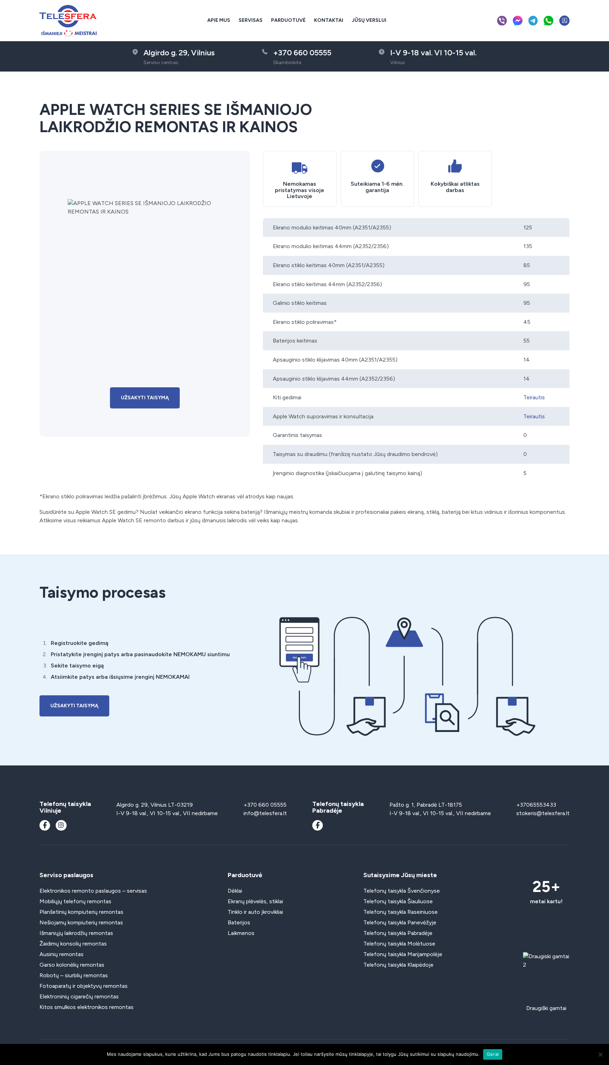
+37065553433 (536, 804)
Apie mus (218, 20)
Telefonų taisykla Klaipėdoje (398, 964)
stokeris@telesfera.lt (543, 813)
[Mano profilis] (564, 21)
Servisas (251, 20)
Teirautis (534, 397)
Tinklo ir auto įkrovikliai (255, 912)
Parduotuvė (288, 20)
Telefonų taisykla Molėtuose (399, 943)
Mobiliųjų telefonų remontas (75, 901)
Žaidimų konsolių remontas (73, 943)
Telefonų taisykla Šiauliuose (398, 901)
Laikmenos (241, 933)
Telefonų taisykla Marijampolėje (402, 954)
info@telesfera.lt (265, 813)
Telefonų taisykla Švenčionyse (401, 890)
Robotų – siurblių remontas (73, 975)
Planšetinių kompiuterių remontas (81, 912)
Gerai (493, 1054)
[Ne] (600, 1054)
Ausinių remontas (61, 954)
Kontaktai (328, 20)
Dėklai (235, 890)
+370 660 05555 (265, 804)
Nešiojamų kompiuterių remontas (81, 922)
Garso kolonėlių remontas (71, 964)
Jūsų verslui (369, 20)
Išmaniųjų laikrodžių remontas (76, 933)
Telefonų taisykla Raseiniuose (400, 912)
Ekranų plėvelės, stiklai (255, 901)
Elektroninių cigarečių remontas (79, 996)
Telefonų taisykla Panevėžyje (399, 922)
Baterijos (239, 922)
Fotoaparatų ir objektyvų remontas (83, 986)
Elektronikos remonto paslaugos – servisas (93, 890)
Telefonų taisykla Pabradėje (397, 933)
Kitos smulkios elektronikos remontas (86, 1007)
